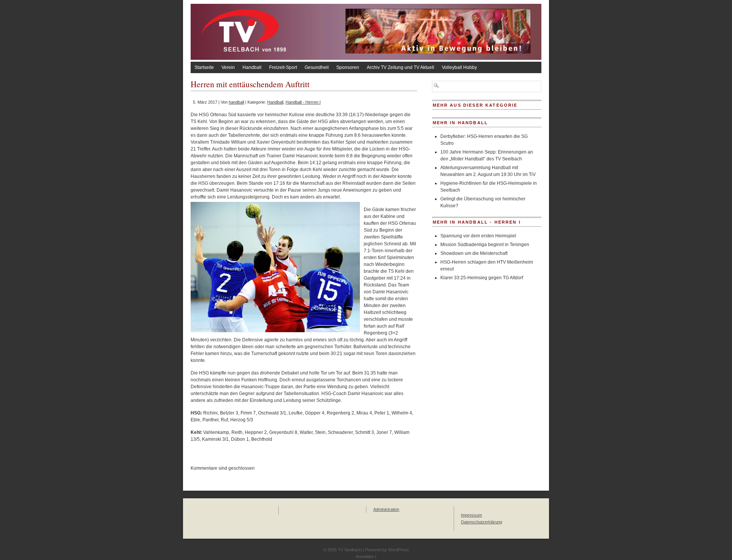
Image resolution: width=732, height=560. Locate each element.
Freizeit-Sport (283, 67)
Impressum (471, 515)
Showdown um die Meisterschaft (473, 253)
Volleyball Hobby (459, 67)
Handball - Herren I (303, 102)
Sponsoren (347, 67)
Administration (386, 509)
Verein (228, 67)
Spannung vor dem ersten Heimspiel (478, 235)
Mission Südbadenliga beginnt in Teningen (484, 244)
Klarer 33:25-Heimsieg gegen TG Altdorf (481, 277)
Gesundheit (317, 67)
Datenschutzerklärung (481, 522)
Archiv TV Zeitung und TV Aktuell (400, 67)
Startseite (204, 67)
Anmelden (365, 556)
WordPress (398, 549)
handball (236, 102)
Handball (252, 67)
